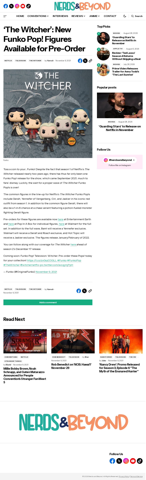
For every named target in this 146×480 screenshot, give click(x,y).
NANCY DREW (106, 357)
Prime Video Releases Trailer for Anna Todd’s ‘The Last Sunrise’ (125, 71)
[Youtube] (23, 6)
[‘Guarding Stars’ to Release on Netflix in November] (103, 38)
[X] (11, 6)
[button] (5, 16)
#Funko (62, 260)
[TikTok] (28, 6)
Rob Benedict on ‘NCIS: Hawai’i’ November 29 (71, 366)
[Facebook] (6, 6)
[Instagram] (17, 6)
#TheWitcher (11, 265)
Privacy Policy (124, 476)
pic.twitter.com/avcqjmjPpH (56, 265)
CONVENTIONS (11, 357)
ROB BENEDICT (58, 357)
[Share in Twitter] (85, 61)
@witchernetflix (29, 265)
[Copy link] (90, 61)
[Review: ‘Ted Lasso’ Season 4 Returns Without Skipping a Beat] (103, 54)
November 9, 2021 (46, 271)
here (60, 219)
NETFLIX (8, 61)
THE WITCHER (35, 61)
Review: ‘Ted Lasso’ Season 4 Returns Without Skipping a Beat (126, 56)
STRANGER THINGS (13, 361)
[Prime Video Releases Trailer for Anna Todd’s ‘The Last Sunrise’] (103, 69)
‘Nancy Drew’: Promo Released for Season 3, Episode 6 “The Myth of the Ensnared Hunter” (119, 368)
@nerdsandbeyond (120, 160)
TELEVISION (20, 61)
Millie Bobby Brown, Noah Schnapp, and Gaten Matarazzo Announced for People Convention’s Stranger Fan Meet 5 (24, 375)
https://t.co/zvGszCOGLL (42, 260)
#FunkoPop (74, 260)
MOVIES (116, 33)
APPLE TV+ (118, 49)
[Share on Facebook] (80, 61)
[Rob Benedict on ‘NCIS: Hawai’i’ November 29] (73, 341)
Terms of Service (136, 476)
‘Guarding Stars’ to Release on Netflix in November (124, 40)
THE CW (132, 357)
